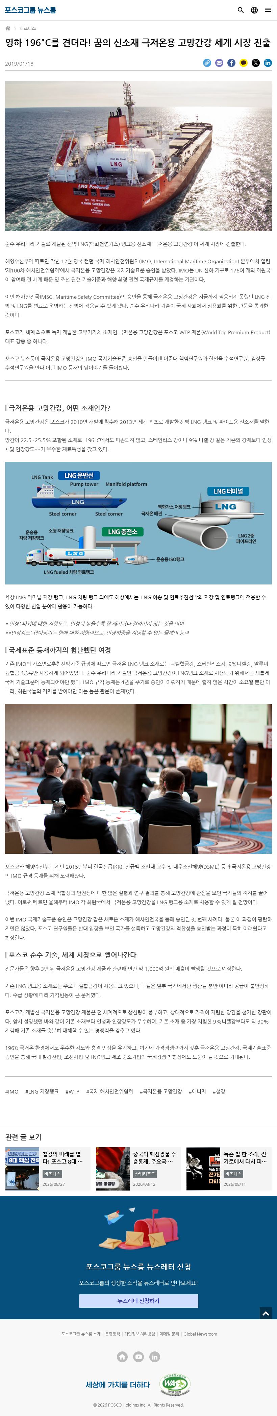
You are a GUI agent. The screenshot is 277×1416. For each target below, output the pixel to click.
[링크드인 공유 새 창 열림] (268, 63)
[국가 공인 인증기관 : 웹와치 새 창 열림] (175, 1385)
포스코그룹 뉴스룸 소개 (81, 1333)
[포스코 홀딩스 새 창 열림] (122, 1356)
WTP (74, 1091)
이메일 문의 (169, 1333)
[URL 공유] (207, 63)
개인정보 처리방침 (139, 1333)
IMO (13, 1091)
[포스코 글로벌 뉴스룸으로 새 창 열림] (254, 10)
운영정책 (112, 1333)
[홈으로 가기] (8, 28)
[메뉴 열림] (268, 10)
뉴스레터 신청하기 (138, 1301)
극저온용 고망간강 (162, 1091)
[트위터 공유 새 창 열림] (256, 63)
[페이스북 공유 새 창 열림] (231, 63)
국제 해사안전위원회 (111, 1091)
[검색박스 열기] (241, 10)
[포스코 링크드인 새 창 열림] (154, 1356)
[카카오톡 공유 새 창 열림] (244, 63)
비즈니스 (28, 28)
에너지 (199, 1091)
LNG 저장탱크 (43, 1091)
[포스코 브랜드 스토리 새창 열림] (118, 1385)
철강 (220, 1091)
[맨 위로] (266, 1313)
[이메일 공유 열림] (219, 63)
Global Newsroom (200, 1333)
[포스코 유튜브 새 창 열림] (138, 1356)
